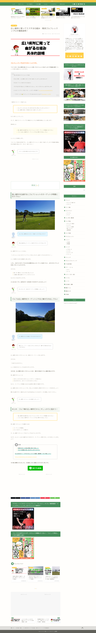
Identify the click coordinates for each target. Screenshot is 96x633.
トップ (13, 4)
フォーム (69, 254)
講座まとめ (68, 291)
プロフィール (20, 4)
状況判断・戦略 (13, 25)
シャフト (69, 225)
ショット (68, 239)
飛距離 (68, 243)
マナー (68, 269)
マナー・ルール (69, 267)
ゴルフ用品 (68, 221)
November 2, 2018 (46, 94)
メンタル (68, 278)
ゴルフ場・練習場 (70, 218)
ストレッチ (68, 257)
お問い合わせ (62, 4)
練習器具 (69, 230)
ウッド (68, 214)
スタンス (69, 204)
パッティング (70, 252)
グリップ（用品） (71, 223)
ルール (68, 271)
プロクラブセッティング (71, 260)
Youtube (45, 4)
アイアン (69, 213)
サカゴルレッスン (70, 236)
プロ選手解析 (69, 264)
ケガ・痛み (68, 207)
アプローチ (69, 249)
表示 (37, 185)
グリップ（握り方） (71, 202)
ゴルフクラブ (69, 210)
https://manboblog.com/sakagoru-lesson (26, 457)
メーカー (68, 281)
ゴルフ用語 (68, 233)
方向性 (68, 242)
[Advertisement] (35, 169)
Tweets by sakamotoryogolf (70, 303)
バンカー (69, 251)
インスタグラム (53, 4)
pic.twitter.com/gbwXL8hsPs (46, 90)
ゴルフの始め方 (30, 4)
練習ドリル (68, 287)
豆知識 (67, 294)
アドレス (68, 200)
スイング (68, 247)
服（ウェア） (70, 228)
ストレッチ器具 (70, 226)
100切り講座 (38, 4)
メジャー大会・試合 (70, 274)
